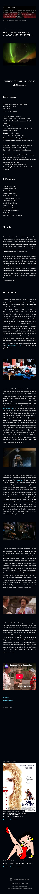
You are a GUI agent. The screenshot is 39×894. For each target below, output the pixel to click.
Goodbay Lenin (8, 408)
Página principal (9, 20)
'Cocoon (19, 480)
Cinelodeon (9, 7)
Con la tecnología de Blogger (21, 879)
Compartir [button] (6, 697)
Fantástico (10, 700)
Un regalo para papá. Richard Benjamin (14, 815)
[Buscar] (34, 3)
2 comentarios (14, 819)
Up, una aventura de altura (15, 345)
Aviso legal (21, 20)
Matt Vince (25, 883)
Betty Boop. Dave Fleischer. (18, 863)
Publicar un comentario (16, 866)
